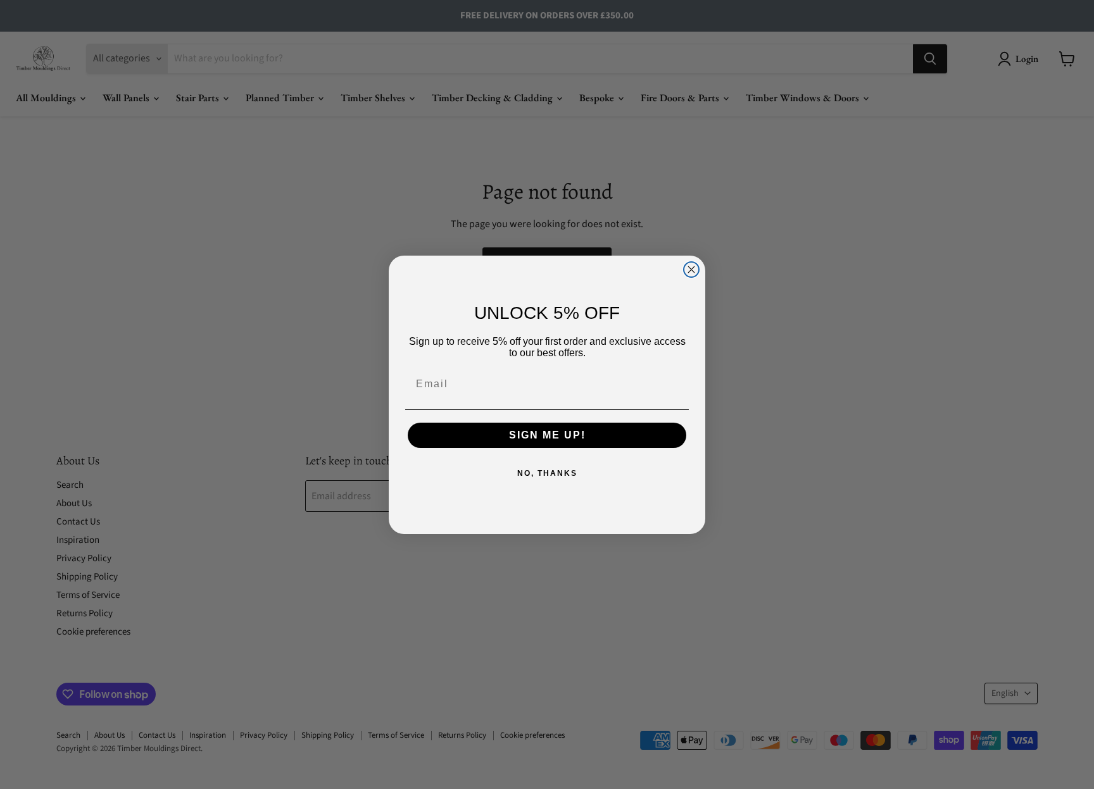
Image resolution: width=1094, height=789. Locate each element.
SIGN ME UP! (547, 435)
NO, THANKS (547, 473)
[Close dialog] (691, 269)
